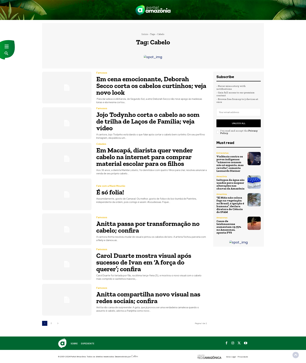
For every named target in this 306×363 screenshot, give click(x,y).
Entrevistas (222, 153)
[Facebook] (226, 343)
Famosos (101, 73)
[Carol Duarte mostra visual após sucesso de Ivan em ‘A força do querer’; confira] (66, 264)
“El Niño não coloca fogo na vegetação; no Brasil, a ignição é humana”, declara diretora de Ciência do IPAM (230, 205)
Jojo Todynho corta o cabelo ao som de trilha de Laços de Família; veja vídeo (148, 121)
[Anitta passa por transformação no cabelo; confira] (66, 229)
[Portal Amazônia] (153, 10)
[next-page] (57, 323)
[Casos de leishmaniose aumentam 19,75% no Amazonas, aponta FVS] (254, 223)
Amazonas (221, 218)
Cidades (101, 144)
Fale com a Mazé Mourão (110, 186)
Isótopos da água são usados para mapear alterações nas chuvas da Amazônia (230, 184)
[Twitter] (239, 343)
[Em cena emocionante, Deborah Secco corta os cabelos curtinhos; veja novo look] (66, 87)
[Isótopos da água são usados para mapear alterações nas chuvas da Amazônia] (254, 182)
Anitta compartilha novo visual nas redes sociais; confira (148, 297)
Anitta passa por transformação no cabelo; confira (148, 226)
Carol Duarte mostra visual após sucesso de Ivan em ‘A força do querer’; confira (143, 262)
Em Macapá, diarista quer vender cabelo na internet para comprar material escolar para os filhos (144, 157)
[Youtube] (245, 343)
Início (145, 34)
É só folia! (110, 192)
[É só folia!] (66, 194)
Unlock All (238, 123)
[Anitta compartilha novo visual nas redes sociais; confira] (66, 300)
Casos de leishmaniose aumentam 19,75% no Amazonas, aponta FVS (228, 226)
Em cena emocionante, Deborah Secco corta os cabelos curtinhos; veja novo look (151, 85)
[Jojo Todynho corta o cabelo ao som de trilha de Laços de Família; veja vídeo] (66, 123)
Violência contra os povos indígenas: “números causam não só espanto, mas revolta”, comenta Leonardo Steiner (230, 164)
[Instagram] (232, 343)
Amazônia (221, 176)
